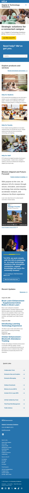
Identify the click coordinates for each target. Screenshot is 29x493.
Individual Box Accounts (6, 447)
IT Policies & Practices (6, 452)
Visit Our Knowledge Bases (7, 469)
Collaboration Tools (9, 370)
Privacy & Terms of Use (6, 485)
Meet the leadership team (11, 279)
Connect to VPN (5, 445)
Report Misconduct (17, 484)
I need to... (6, 56)
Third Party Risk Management (12, 404)
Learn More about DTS (9, 37)
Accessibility (10, 484)
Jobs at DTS (4, 450)
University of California (16, 481)
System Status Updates (6, 442)
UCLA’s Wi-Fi (4, 444)
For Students (4, 459)
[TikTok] (18, 488)
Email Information (5, 449)
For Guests (4, 464)
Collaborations (5, 454)
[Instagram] (5, 488)
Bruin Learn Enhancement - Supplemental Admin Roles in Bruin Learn (13, 303)
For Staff (3, 462)
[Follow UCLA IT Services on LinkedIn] (3, 434)
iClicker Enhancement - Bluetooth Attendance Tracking (12, 339)
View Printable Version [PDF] (9, 227)
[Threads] (22, 488)
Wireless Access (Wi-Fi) (10, 389)
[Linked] (9, 488)
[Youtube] (15, 488)
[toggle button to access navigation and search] (25, 5)
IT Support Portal (5, 471)
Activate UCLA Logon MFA (11, 393)
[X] (12, 488)
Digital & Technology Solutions (11, 6)
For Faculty (4, 460)
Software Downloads (9, 385)
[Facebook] (2, 488)
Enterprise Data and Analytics (12, 374)
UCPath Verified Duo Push (11, 400)
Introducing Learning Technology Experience (12, 325)
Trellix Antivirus (8, 408)
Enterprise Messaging (10, 378)
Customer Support (5, 472)
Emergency (4, 484)
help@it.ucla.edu (6, 430)
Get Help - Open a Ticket (6, 474)
